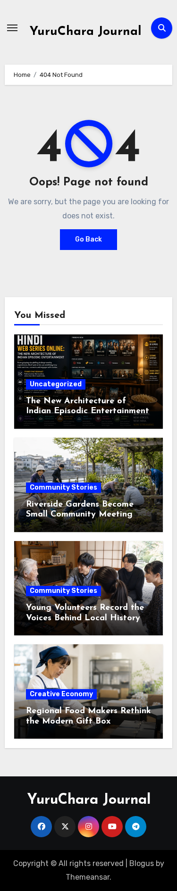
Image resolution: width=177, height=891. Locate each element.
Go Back (88, 239)
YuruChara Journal (86, 31)
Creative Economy (61, 694)
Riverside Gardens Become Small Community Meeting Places (80, 514)
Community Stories (63, 487)
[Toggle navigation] (12, 27)
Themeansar (88, 877)
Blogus (141, 863)
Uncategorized (56, 384)
